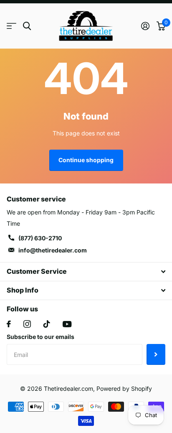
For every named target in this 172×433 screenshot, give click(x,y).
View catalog (11, 26)
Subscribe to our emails (40, 336)
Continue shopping (86, 159)
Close (86, 271)
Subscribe (156, 354)
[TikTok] (46, 324)
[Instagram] (27, 324)
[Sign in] (145, 26)
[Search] (27, 26)
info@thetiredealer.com (52, 250)
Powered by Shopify (124, 388)
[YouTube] (67, 324)
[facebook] (9, 324)
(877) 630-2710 (40, 238)
